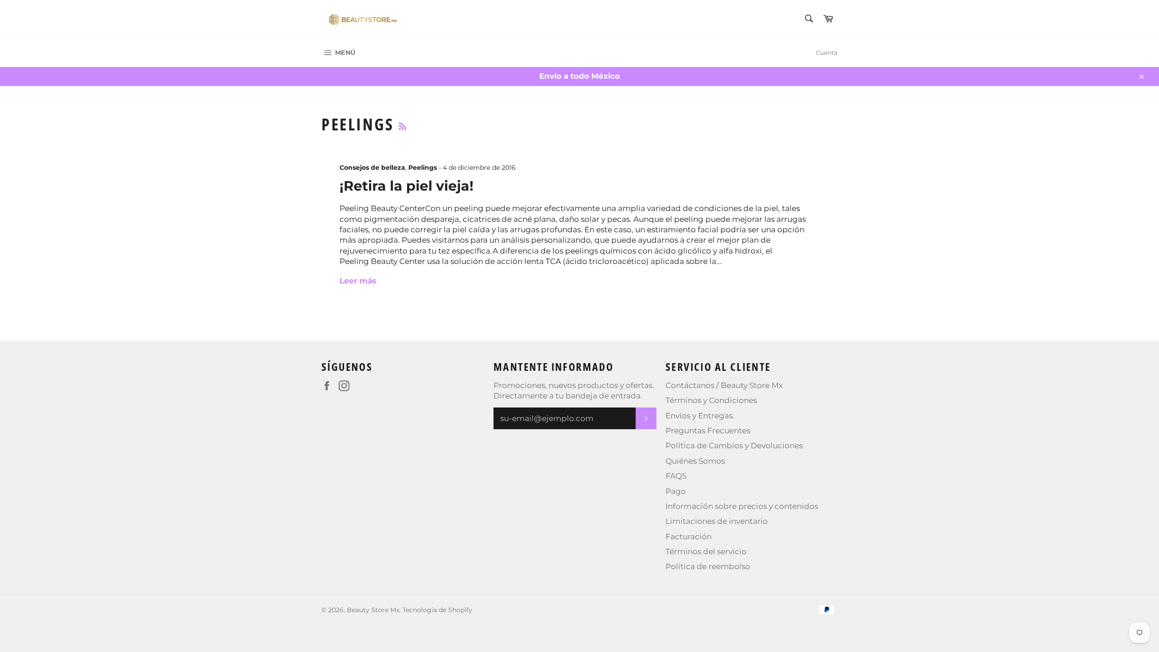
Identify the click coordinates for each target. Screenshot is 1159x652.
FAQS (676, 475)
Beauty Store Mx (373, 610)
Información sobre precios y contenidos (742, 506)
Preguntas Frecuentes (708, 430)
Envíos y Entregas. (700, 415)
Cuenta (827, 52)
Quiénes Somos (695, 460)
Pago (676, 491)
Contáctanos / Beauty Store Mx (724, 385)
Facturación (689, 536)
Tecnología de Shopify (437, 610)
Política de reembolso (708, 566)
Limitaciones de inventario (717, 521)
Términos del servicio (706, 551)
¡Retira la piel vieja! (407, 185)
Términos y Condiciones (711, 400)
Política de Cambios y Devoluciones (734, 445)
